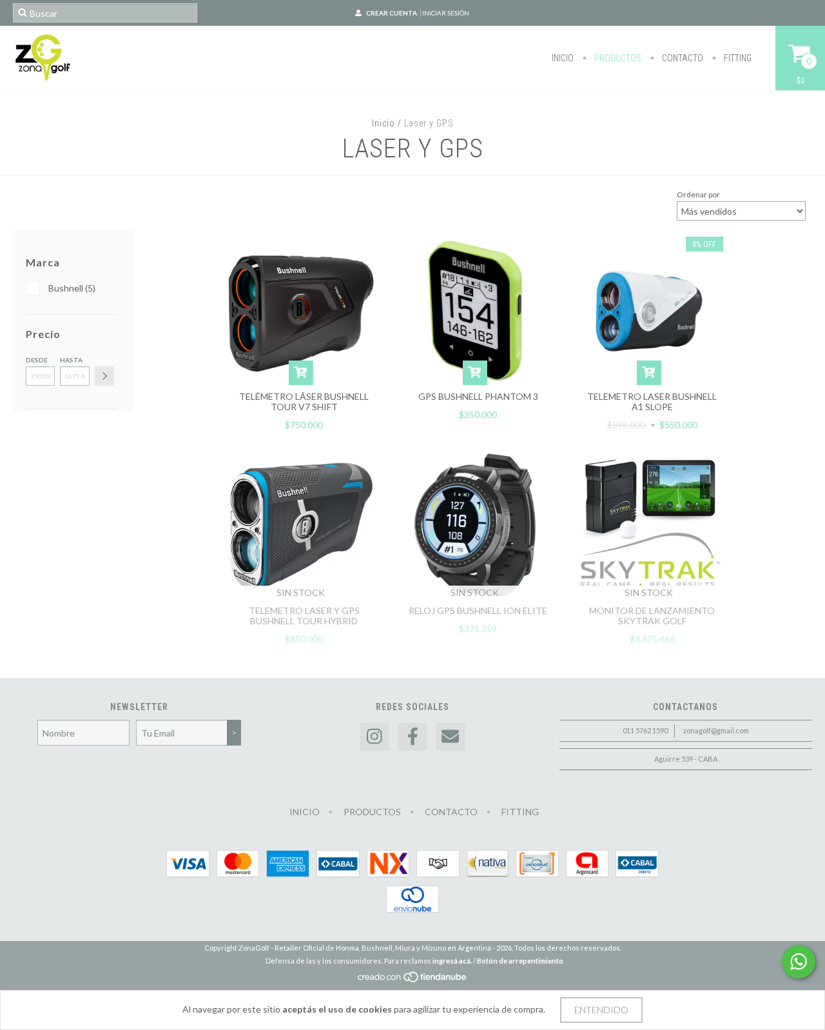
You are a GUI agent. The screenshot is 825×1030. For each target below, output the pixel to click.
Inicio (563, 58)
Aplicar (104, 376)
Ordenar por (698, 194)
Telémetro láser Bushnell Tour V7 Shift (304, 401)
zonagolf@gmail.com (716, 730)
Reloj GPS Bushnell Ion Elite (478, 610)
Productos (616, 58)
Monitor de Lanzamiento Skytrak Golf (652, 615)
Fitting (737, 58)
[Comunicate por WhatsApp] (798, 961)
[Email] (450, 737)
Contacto (681, 58)
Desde (37, 360)
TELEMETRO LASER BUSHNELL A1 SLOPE (652, 401)
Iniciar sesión (445, 13)
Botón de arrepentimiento (520, 960)
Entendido (601, 1009)
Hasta (71, 360)
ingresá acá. (452, 960)
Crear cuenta (391, 13)
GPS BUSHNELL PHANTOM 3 (478, 396)
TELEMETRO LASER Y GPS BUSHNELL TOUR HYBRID (304, 615)
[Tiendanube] (412, 980)
